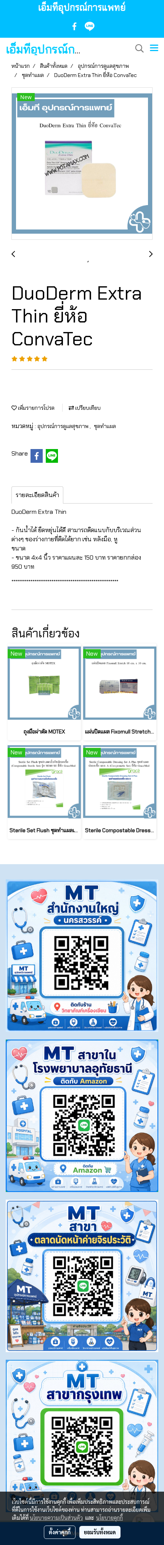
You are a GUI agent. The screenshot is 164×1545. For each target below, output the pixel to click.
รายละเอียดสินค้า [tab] (37, 495)
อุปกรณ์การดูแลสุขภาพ (63, 426)
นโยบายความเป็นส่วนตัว (56, 1517)
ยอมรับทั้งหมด (100, 1532)
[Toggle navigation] (154, 48)
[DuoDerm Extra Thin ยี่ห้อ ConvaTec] (82, 164)
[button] (137, 48)
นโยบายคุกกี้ (109, 1517)
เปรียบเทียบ (87, 407)
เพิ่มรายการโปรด (36, 407)
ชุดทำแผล (105, 426)
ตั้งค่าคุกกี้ (60, 1532)
